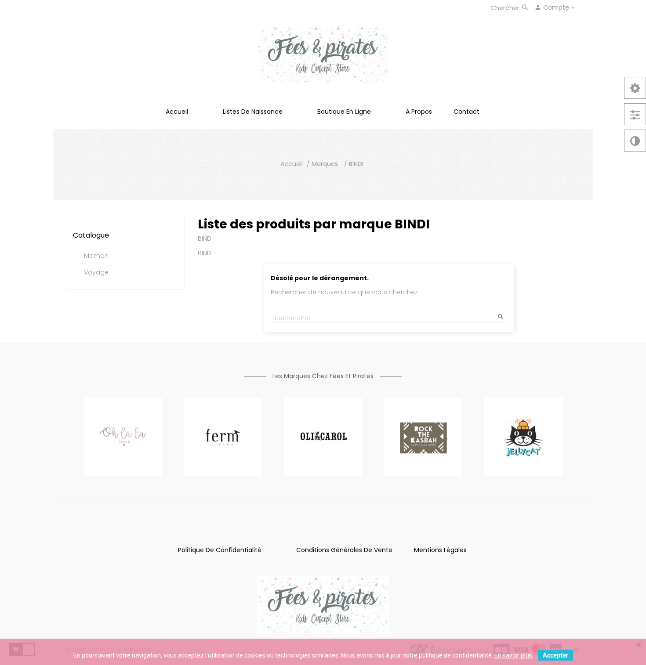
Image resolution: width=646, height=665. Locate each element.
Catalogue (91, 235)
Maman (96, 256)
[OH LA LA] (122, 436)
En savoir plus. (513, 655)
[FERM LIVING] (222, 436)
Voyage (96, 273)
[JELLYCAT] (523, 436)
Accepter (555, 655)
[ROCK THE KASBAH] (423, 436)
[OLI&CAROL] (323, 436)
